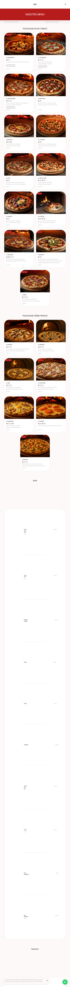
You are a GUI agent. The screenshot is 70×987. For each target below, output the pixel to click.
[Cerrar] (47, 980)
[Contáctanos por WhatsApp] (65, 982)
